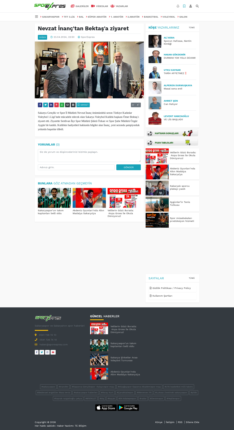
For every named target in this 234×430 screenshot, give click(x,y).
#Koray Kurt (107, 392)
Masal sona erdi (173, 88)
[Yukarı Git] (225, 421)
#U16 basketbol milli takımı (179, 387)
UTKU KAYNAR (172, 70)
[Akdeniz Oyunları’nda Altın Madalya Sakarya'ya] (89, 198)
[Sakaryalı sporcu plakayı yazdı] (157, 188)
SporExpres (88, 37)
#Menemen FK (144, 392)
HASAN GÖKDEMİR (175, 54)
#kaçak (111, 398)
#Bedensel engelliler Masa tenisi (53, 392)
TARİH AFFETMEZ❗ (175, 73)
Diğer (42, 37)
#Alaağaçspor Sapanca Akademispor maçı (139, 387)
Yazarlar (121, 6)
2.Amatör (133, 16)
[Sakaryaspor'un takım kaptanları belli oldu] (54, 198)
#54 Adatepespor (127, 398)
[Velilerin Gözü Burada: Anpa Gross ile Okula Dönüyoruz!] (124, 198)
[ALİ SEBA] (156, 41)
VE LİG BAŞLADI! (173, 119)
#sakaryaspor (48, 387)
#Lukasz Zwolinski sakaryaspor (171, 392)
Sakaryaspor (50, 16)
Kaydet (84, 105)
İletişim (170, 422)
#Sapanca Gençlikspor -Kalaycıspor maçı (93, 387)
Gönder (129, 167)
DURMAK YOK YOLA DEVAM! (180, 57)
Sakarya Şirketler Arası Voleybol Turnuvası (124, 359)
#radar (143, 398)
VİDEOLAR (101, 6)
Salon (183, 16)
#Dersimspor (156, 398)
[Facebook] (37, 352)
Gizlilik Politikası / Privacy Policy (171, 288)
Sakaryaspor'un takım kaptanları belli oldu (51, 212)
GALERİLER (82, 6)
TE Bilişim (80, 425)
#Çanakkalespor (125, 392)
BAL (81, 16)
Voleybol (168, 16)
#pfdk (194, 392)
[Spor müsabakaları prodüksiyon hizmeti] (157, 220)
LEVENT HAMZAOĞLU (176, 116)
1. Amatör (117, 16)
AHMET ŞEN (171, 100)
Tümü (192, 27)
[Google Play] (128, 407)
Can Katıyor (171, 104)
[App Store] (106, 407)
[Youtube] (53, 352)
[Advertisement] (172, 251)
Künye (158, 422)
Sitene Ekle (192, 422)
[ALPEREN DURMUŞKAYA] (156, 87)
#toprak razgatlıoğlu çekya (68, 398)
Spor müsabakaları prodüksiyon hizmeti (182, 219)
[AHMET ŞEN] (156, 102)
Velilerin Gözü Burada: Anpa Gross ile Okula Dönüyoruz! (121, 213)
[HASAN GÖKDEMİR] (156, 56)
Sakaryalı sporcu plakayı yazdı (180, 187)
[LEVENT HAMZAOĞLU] (156, 118)
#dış (102, 398)
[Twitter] (41, 352)
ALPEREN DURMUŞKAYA (178, 85)
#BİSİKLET (90, 398)
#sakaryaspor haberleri (85, 392)
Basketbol (151, 16)
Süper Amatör (97, 16)
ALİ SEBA (169, 37)
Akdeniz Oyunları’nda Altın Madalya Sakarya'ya (88, 212)
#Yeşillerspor (173, 398)
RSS (180, 422)
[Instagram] (47, 352)
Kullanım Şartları (162, 295)
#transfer (63, 387)
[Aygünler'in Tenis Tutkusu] (157, 204)
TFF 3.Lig (69, 16)
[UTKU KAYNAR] (156, 72)
